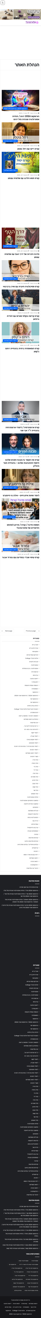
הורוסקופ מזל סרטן (17, 1279)
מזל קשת (35, 787)
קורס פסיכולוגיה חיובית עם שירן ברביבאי (21, 286)
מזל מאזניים (34, 777)
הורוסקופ (35, 692)
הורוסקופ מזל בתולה (32, 1272)
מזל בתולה (35, 763)
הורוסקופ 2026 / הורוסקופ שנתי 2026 (26, 695)
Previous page (31, 631)
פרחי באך (35, 821)
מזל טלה (35, 773)
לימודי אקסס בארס (32, 739)
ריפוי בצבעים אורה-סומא (31, 854)
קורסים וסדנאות (33, 838)
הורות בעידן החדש (32, 706)
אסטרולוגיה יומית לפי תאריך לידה (28, 1264)
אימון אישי (35, 651)
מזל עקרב (35, 783)
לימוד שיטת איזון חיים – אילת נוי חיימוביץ (21, 495)
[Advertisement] (20, 202)
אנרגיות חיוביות (33, 661)
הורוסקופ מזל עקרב (32, 1283)
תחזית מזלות (18, 1290)
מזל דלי (36, 770)
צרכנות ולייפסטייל (32, 827)
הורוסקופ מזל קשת (18, 1283)
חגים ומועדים (34, 712)
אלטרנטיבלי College (31, 658)
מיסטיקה (35, 807)
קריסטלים (35, 848)
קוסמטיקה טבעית (33, 831)
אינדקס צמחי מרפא (32, 655)
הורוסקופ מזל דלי (33, 1275)
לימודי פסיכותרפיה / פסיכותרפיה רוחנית (26, 746)
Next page (8, 631)
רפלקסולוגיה (34, 865)
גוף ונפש (35, 675)
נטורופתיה (24, 1303)
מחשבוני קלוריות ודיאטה (31, 804)
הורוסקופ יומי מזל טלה (31, 1268)
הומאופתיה (35, 689)
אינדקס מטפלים (30, 1310)
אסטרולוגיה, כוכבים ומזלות (30, 668)
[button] (3, 3)
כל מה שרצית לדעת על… (30, 726)
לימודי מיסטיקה (33, 743)
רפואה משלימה (33, 858)
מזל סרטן (35, 780)
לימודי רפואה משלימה (31, 753)
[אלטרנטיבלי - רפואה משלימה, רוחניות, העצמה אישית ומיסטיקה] (30, 22)
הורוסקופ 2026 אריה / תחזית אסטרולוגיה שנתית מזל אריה (20, 1230)
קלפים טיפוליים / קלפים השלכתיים (28, 844)
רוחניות (36, 851)
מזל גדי (36, 766)
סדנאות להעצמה (33, 814)
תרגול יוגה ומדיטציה (32, 868)
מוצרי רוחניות (34, 756)
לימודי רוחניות (34, 750)
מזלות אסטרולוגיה (32, 797)
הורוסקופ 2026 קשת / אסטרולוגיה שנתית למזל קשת (22, 1248)
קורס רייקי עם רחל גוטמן (28, 148)
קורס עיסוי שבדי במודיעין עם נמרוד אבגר (20, 557)
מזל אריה (35, 760)
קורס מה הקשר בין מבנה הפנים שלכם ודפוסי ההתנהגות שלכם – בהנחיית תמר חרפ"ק (21, 462)
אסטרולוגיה (34, 665)
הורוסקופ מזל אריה (17, 1268)
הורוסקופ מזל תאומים (19, 1287)
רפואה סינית (34, 861)
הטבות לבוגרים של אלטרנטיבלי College (26, 709)
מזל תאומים (34, 794)
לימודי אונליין (34, 736)
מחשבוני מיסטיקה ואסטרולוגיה (29, 800)
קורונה (36, 834)
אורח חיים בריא (33, 648)
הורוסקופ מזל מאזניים (32, 1279)
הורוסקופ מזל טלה (20, 1275)
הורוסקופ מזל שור (33, 1287)
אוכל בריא (35, 645)
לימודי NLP (34, 733)
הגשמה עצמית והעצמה (31, 685)
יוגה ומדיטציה (34, 722)
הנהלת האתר (34, 113)
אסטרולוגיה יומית (23, 1261)
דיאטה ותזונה (34, 678)
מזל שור (35, 790)
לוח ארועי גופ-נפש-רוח (31, 729)
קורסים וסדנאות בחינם (31, 841)
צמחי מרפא (34, 824)
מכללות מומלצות (33, 810)
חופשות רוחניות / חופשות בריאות (28, 716)
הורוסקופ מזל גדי (19, 1272)
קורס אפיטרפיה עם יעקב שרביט (29, 887)
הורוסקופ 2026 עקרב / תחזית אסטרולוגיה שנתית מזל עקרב (20, 1245)
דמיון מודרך (34, 682)
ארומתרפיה (34, 672)
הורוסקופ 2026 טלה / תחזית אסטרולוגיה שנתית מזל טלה (21, 890)
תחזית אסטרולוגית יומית (31, 1290)
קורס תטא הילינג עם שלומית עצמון (23, 178)
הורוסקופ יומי (34, 699)
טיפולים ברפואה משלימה (31, 719)
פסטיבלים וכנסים (33, 817)
